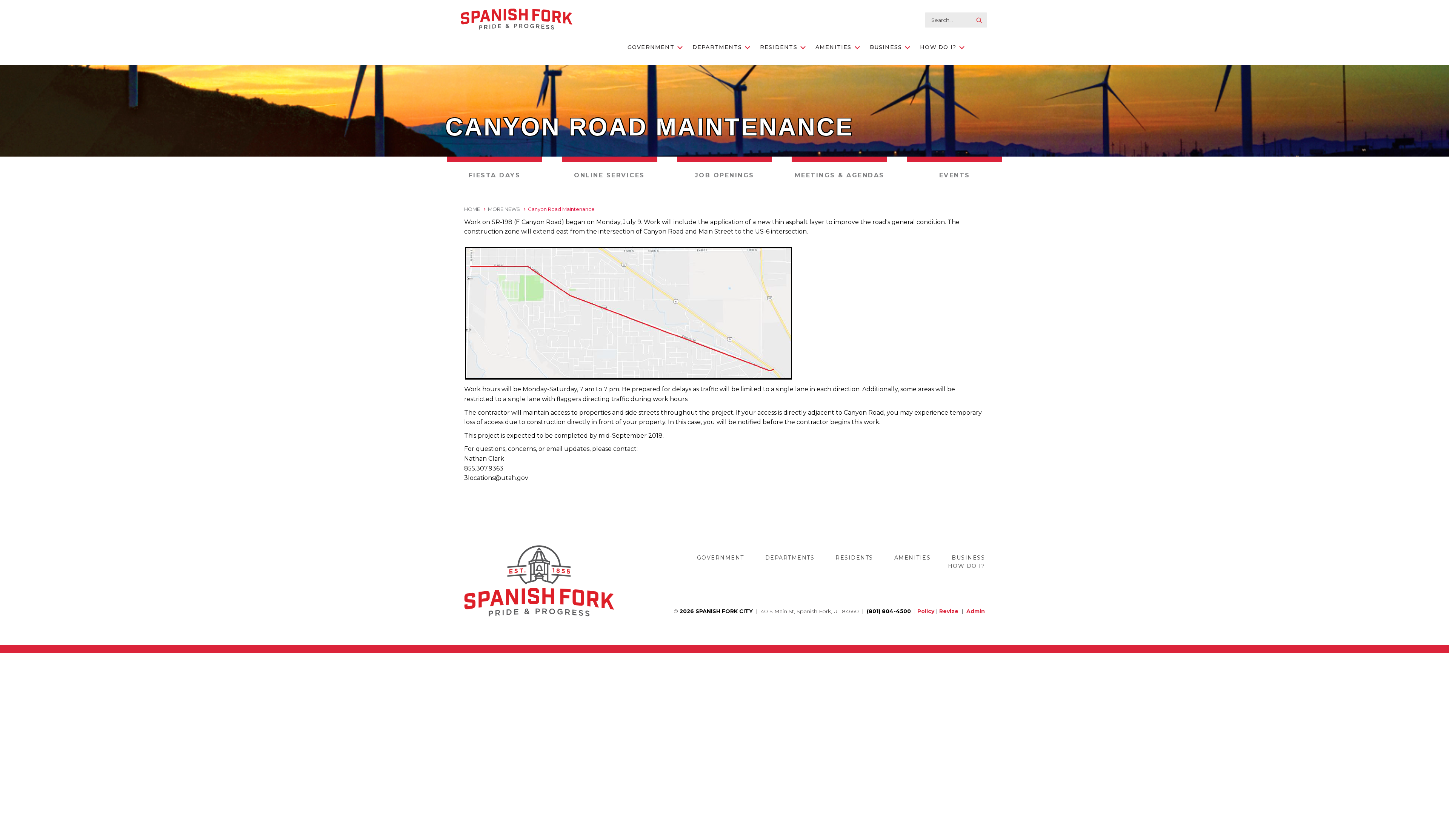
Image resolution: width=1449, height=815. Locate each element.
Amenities (833, 47)
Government (651, 47)
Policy (925, 611)
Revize (948, 611)
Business (886, 47)
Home (472, 209)
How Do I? (938, 47)
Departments (717, 47)
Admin (975, 611)
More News (504, 209)
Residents (778, 47)
